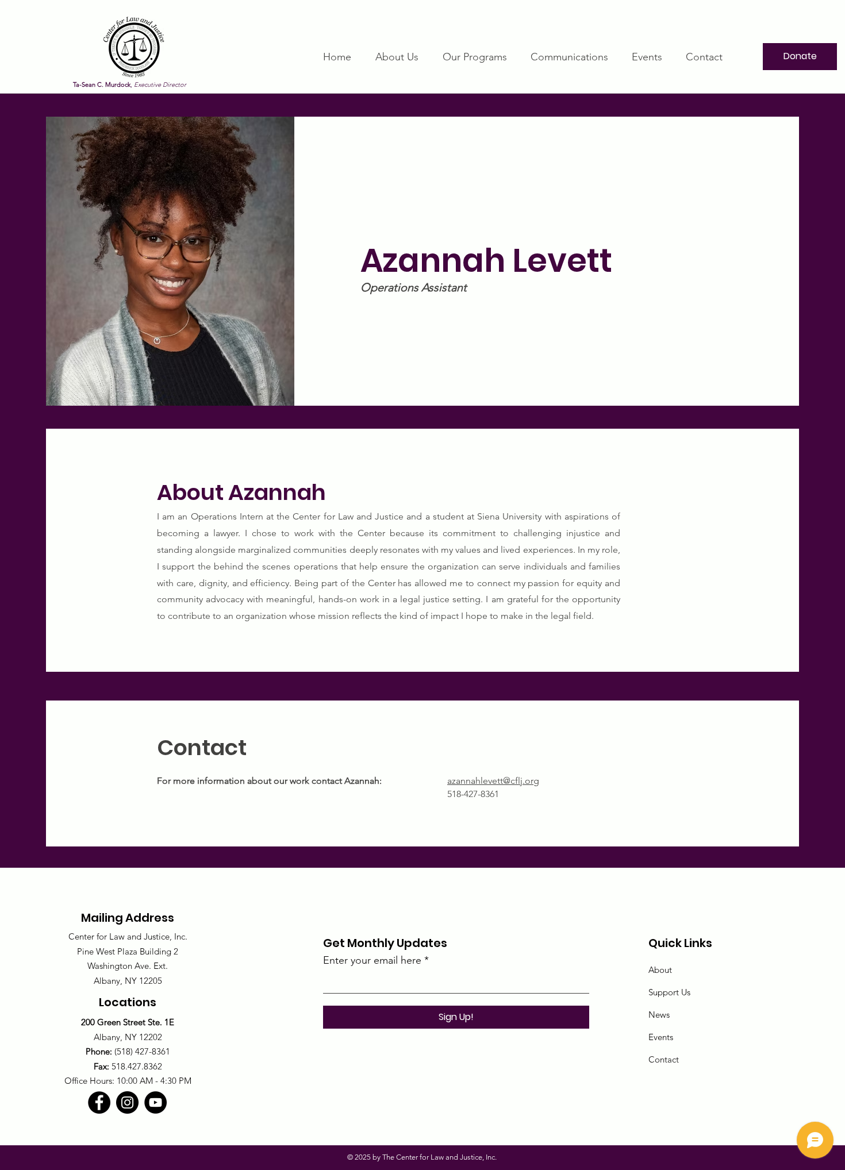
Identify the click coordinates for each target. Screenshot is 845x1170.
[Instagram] (127, 1102)
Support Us (669, 992)
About (660, 969)
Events (660, 1037)
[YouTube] (155, 1102)
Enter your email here (372, 960)
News (659, 1014)
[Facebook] (99, 1102)
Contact (663, 1059)
